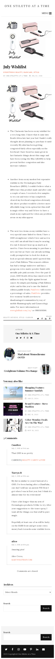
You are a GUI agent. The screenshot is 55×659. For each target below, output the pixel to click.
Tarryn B (17, 472)
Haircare (28, 72)
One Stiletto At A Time (17, 76)
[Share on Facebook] (42, 318)
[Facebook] (12, 649)
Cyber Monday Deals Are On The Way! (13, 425)
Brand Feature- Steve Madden (13, 409)
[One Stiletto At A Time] (27, 8)
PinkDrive (35, 289)
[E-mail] (43, 649)
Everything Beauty (12, 72)
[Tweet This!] (38, 318)
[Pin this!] (50, 318)
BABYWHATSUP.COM (22, 560)
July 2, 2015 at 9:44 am (20, 448)
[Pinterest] (31, 649)
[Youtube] (25, 649)
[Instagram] (18, 649)
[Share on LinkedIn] (46, 318)
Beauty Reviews (10, 317)
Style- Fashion (26, 317)
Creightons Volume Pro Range (20, 370)
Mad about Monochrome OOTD (31, 356)
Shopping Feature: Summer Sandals (13, 393)
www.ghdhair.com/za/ (21, 310)
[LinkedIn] (37, 649)
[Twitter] (6, 649)
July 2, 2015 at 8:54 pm (20, 545)
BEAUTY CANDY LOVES (33, 460)
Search (6, 603)
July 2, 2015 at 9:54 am (20, 476)
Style (36, 72)
